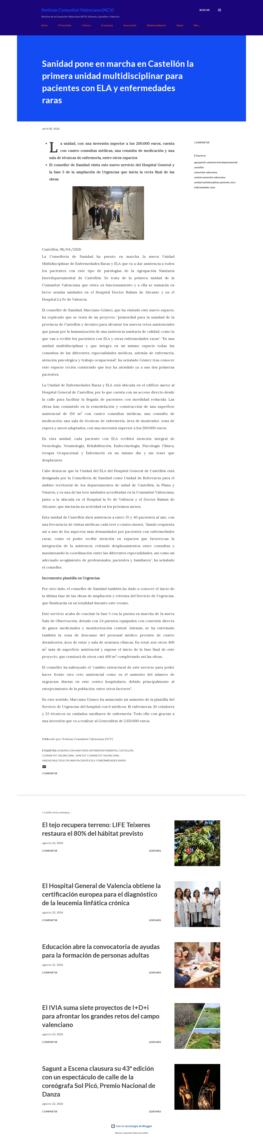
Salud (179, 25)
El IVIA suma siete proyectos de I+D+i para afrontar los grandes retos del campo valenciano (100, 1015)
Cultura (86, 25)
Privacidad (64, 25)
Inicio (44, 25)
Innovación (129, 25)
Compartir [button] (201, 142)
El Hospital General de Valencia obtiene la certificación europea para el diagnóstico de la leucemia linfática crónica (101, 894)
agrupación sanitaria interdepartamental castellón (215, 165)
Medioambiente (156, 25)
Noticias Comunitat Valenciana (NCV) (77, 10)
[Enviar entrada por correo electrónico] (44, 767)
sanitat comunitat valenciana (209, 177)
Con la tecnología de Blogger (133, 1126)
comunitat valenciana (205, 172)
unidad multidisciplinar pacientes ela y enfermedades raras (215, 185)
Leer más (155, 850)
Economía (107, 25)
